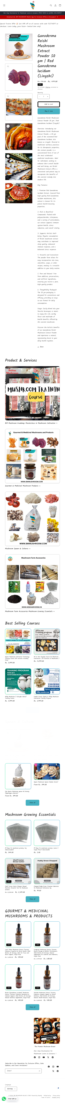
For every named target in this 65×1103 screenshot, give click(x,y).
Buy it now (49, 111)
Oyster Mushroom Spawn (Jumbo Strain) (46, 782)
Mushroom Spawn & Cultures (16, 549)
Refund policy (47, 1096)
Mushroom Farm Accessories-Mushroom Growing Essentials (29, 611)
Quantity (40, 93)
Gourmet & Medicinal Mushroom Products (21, 486)
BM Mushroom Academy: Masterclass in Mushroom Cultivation (30, 423)
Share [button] (42, 347)
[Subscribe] (39, 1071)
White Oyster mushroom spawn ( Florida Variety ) (46, 756)
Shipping (47, 87)
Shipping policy (56, 1097)
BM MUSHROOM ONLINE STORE (22, 1096)
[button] (4, 5)
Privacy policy (56, 1096)
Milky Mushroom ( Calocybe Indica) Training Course (16, 697)
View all (32, 710)
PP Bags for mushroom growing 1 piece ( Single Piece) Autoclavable (46, 849)
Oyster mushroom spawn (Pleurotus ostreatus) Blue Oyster (15, 756)
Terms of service (45, 1097)
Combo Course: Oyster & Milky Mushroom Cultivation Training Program (46, 697)
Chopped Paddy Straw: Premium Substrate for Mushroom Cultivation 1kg (46, 887)
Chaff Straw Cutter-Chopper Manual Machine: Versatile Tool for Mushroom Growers (16, 888)
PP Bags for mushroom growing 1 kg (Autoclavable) (16, 849)
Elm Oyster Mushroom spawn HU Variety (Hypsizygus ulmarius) (17, 792)
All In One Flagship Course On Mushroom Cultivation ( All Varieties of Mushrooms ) (46, 657)
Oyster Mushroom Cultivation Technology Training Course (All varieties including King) (17, 658)
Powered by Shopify (36, 1096)
